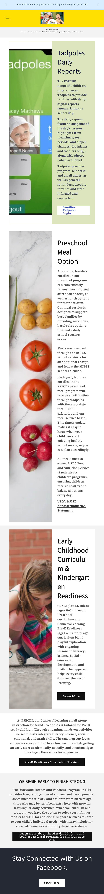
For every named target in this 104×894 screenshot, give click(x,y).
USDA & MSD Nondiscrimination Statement (71, 506)
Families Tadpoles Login (69, 210)
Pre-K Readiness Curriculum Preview (52, 762)
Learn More (71, 696)
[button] (7, 18)
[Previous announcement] (6, 5)
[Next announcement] (98, 5)
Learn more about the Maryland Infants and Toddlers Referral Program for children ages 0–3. (52, 836)
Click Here (52, 883)
